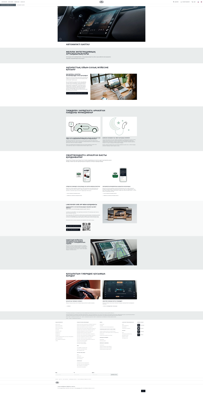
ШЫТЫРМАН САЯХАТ (125, 335)
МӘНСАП (57, 379)
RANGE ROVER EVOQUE (59, 328)
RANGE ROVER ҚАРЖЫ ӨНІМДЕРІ (82, 340)
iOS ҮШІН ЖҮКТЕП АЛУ (73, 229)
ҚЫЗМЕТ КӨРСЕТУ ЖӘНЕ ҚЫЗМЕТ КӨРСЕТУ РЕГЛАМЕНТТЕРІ (109, 332)
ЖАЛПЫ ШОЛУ (102, 324)
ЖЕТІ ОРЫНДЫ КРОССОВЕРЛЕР (60, 339)
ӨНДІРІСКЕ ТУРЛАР (125, 336)
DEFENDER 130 (58, 332)
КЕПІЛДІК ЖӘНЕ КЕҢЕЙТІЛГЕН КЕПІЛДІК (106, 335)
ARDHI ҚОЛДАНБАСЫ (125, 325)
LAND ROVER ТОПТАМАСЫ (126, 328)
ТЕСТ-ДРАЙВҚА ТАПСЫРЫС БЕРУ (82, 347)
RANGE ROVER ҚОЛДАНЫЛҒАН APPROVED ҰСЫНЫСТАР (85, 325)
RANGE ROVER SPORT (59, 325)
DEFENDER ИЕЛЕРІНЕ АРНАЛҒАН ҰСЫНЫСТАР (84, 332)
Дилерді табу (114, 374)
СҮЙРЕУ (57, 340)
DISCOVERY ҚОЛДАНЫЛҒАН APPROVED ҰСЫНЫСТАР (85, 336)
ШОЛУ (78, 354)
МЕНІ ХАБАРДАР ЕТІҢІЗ (80, 350)
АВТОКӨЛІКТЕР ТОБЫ (80, 357)
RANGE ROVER (58, 324)
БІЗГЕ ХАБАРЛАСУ (80, 358)
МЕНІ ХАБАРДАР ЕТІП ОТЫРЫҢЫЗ (82, 365)
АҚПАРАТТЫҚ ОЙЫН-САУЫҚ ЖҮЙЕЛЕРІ (106, 346)
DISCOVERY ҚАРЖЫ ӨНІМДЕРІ (81, 343)
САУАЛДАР (101, 325)
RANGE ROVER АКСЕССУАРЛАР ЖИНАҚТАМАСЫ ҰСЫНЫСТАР (86, 328)
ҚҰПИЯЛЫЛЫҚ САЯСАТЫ (73, 379)
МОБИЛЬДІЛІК (102, 339)
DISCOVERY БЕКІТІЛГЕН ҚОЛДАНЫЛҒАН (83, 364)
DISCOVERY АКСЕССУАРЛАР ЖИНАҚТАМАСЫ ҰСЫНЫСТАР (86, 339)
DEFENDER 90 (58, 335)
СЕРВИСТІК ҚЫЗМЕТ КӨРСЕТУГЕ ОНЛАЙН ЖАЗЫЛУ (108, 331)
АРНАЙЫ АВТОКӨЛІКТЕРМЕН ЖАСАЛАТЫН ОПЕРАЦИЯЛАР (64, 336)
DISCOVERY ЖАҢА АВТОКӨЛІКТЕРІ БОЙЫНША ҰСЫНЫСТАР (86, 335)
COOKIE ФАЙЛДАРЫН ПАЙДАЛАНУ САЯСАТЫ (84, 379)
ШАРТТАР (60, 379)
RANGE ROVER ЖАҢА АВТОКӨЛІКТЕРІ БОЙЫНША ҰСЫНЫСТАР (86, 324)
